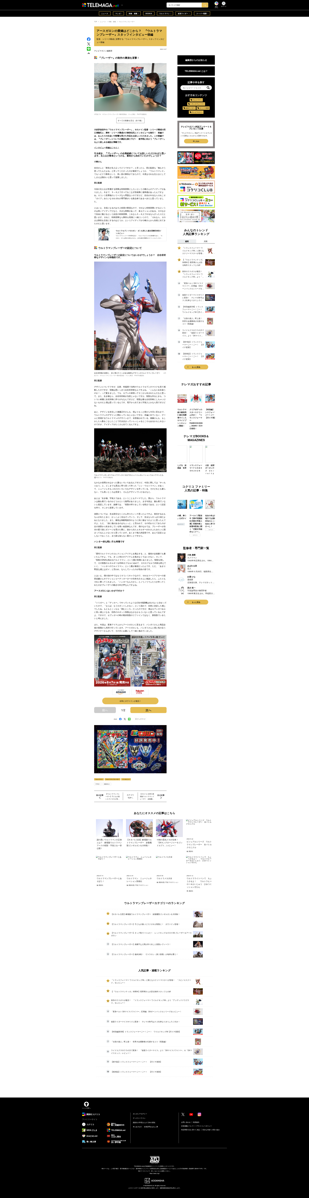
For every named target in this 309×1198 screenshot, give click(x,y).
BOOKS (149, 13)
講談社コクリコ (195, 532)
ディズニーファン (139, 1118)
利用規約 (196, 1122)
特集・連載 (133, 13)
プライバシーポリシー (204, 1126)
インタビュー (126, 779)
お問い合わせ (186, 1122)
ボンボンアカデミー (140, 1114)
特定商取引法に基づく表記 (190, 1129)
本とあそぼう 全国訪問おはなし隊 (145, 1126)
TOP (95, 21)
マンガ (118, 13)
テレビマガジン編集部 (103, 50)
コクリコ (179, 530)
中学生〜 (97, 784)
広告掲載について (187, 1126)
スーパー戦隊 (201, 13)
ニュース (104, 13)
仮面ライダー (183, 13)
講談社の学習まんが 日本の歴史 (144, 1122)
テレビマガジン (197, 112)
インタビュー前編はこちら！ (106, 147)
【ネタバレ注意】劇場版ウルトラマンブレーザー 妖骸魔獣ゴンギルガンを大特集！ (147, 796)
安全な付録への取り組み (211, 1129)
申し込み (196, 141)
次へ (148, 710)
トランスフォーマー (197, 104)
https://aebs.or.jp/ (155, 1173)
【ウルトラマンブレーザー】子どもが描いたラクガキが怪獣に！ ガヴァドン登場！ (112, 796)
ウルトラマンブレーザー (127, 21)
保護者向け (107, 784)
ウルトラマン (164, 13)
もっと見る (196, 367)
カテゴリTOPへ (130, 796)
